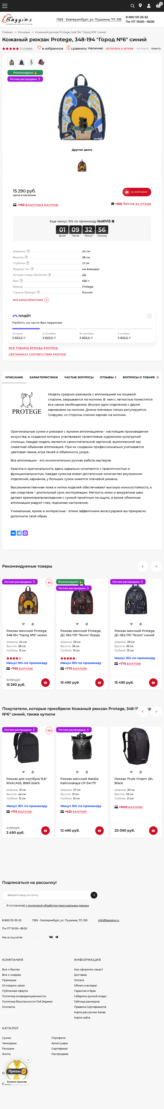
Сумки (6, 1038)
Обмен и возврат (85, 985)
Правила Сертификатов (90, 1006)
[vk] (51, 937)
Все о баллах (11, 969)
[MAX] (25, 533)
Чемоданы (9, 1043)
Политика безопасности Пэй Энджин (27, 1001)
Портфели (58, 1038)
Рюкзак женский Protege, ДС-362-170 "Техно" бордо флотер (80, 635)
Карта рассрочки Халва (89, 1012)
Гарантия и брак (85, 990)
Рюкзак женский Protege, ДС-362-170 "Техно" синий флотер (134, 635)
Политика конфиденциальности (24, 996)
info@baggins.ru (108, 920)
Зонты (6, 1054)
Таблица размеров (87, 1001)
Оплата (79, 980)
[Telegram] (19, 533)
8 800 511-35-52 (12, 920)
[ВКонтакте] (13, 533)
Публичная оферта (15, 990)
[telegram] (56, 937)
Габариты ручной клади (90, 996)
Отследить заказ (13, 985)
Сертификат (59, 1048)
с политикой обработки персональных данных (57, 905)
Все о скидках (11, 974)
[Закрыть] (28, 1059)
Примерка (9, 980)
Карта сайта (82, 1017)
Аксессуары (59, 1043)
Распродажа (59, 1054)
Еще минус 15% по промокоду (80, 221)
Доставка (80, 974)
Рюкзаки (24, 32)
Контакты (8, 1006)
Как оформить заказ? (88, 969)
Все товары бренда (33, 348)
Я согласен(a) (48, 905)
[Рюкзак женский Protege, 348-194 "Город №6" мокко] (82, 165)
